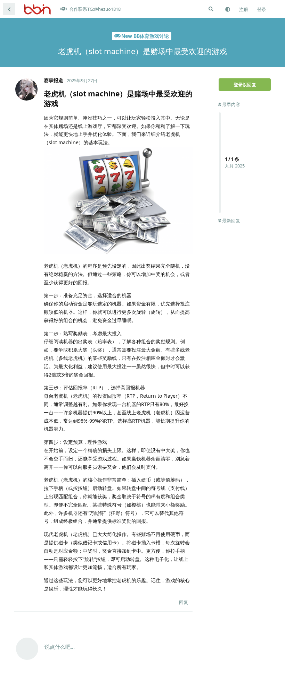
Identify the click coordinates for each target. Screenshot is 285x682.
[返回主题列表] (9, 9)
